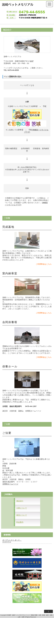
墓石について (21, 515)
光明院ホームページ (10, 484)
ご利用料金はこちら (44, 264)
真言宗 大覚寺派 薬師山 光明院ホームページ (21, 411)
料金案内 (19, 522)
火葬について (21, 508)
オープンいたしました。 (12, 540)
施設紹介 (19, 501)
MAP (32, 61)
